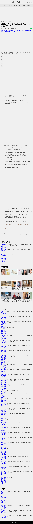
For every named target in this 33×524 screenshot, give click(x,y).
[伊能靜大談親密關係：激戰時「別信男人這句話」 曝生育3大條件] (3, 458)
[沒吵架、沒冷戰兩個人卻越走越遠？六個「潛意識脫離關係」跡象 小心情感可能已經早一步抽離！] (3, 429)
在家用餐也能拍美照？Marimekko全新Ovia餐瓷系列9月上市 (18, 466)
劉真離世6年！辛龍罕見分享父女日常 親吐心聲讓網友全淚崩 (18, 500)
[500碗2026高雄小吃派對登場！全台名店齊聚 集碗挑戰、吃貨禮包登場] (3, 434)
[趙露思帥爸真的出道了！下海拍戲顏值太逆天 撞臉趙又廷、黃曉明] (3, 497)
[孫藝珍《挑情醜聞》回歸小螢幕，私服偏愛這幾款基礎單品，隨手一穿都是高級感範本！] (3, 260)
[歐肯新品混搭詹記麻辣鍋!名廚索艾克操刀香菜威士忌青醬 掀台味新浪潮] (3, 482)
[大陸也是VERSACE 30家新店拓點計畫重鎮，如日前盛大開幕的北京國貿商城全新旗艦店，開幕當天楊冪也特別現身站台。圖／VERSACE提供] (16, 40)
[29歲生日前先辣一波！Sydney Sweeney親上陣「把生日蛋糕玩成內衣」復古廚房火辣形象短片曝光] (3, 356)
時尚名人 (5, 5)
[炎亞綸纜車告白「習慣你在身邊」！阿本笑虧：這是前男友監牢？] (3, 463)
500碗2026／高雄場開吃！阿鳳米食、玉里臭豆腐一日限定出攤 (18, 345)
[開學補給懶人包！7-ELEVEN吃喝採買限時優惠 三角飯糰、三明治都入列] (3, 405)
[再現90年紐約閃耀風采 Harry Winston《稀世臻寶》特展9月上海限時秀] (3, 443)
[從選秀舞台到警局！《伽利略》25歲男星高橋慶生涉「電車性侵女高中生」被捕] (3, 385)
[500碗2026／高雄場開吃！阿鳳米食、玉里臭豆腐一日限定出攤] (3, 347)
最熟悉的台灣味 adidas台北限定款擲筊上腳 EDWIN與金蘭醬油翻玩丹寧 (16, 276)
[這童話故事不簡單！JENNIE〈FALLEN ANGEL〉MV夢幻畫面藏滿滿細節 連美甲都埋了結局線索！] (3, 337)
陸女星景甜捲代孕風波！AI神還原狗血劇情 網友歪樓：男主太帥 (18, 369)
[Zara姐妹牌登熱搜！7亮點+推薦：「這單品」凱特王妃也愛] (3, 255)
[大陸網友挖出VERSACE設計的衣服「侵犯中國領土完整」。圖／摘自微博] (18, 125)
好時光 (20, 5)
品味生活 (29, 5)
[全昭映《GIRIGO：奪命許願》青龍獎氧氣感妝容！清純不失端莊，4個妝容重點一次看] (3, 477)
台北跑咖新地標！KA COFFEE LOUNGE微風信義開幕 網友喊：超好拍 (19, 437)
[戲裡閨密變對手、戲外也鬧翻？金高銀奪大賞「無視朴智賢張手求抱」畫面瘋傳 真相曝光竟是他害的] (3, 507)
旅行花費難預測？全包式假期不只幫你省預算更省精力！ (27, 288)
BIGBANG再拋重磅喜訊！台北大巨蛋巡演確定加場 (16, 413)
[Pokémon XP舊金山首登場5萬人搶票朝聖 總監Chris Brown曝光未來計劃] (3, 313)
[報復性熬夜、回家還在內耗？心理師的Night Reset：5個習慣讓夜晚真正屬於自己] (3, 361)
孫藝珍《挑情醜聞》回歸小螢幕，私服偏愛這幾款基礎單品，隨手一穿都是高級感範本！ (27, 300)
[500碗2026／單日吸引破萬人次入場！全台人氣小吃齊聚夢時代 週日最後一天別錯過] (3, 322)
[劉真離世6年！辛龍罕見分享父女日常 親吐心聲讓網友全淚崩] (3, 502)
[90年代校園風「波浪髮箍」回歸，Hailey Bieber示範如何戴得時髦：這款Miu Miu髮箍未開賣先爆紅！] (3, 246)
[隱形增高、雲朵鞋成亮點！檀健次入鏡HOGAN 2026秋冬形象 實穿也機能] (3, 250)
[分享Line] (2, 59)
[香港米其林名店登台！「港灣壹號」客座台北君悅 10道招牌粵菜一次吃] (3, 448)
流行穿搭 (10, 5)
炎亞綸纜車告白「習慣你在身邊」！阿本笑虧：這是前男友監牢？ (18, 461)
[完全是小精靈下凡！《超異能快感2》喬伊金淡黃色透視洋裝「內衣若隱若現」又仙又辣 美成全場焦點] (3, 453)
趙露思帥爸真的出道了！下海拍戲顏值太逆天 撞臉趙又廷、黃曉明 (19, 496)
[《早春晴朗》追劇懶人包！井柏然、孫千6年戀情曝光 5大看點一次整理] (3, 517)
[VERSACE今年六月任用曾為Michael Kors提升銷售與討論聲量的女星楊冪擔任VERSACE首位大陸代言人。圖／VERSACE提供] (18, 75)
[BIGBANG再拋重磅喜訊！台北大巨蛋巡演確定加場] (3, 414)
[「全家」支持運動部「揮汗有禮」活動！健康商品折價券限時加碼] (3, 318)
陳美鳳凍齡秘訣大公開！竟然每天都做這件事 (27, 276)
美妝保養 (15, 5)
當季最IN (9, 21)
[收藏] (2, 62)
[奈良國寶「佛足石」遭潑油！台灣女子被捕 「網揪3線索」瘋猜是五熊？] (3, 492)
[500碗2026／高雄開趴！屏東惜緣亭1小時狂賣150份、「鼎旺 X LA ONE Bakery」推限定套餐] (3, 327)
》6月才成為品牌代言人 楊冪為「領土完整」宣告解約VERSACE (17, 224)
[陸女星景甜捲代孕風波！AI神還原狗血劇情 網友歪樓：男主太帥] (3, 371)
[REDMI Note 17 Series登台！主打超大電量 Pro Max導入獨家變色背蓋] (3, 400)
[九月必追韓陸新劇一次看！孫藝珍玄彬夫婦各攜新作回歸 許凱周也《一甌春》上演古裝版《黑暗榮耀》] (3, 381)
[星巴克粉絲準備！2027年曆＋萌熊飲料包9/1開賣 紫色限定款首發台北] (3, 424)
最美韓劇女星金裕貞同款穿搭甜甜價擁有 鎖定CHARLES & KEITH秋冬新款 (16, 288)
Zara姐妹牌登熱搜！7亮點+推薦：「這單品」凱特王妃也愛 (17, 254)
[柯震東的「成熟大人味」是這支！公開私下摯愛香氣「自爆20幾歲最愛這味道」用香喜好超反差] (3, 410)
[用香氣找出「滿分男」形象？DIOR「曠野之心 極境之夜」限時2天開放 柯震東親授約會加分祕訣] (3, 395)
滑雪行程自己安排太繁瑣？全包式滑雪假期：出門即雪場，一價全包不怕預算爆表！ (5, 300)
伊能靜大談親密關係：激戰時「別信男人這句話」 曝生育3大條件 (18, 456)
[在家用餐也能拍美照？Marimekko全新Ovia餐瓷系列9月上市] (3, 468)
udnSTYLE (2, 21)
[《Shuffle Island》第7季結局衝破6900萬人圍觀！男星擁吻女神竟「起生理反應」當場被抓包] (3, 512)
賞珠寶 (24, 5)
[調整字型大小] (2, 65)
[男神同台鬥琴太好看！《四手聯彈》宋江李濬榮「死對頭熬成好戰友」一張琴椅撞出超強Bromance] (3, 472)
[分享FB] (2, 56)
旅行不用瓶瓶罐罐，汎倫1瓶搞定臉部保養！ (5, 288)
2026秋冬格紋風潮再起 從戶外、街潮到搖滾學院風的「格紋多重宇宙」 (16, 300)
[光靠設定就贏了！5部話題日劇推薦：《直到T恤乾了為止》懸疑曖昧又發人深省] (3, 376)
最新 (1, 5)
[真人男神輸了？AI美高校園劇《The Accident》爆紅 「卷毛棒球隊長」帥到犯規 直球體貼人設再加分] (3, 366)
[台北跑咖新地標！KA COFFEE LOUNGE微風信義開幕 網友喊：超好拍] (3, 439)
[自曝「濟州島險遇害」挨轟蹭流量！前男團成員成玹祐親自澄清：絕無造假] (3, 351)
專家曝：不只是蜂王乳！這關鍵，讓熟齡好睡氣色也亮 (5, 276)
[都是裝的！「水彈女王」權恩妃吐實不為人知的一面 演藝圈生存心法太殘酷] (3, 332)
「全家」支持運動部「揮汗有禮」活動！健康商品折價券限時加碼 (18, 316)
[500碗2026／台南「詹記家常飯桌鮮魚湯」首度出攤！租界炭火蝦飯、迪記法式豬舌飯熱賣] (3, 342)
